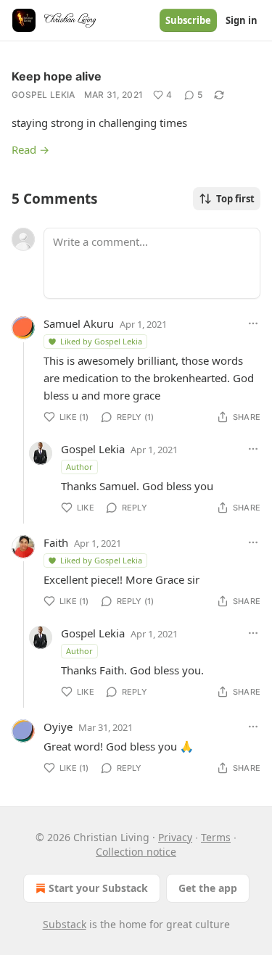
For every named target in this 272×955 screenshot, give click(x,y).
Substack (64, 924)
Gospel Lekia (43, 94)
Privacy (175, 837)
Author (79, 466)
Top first (235, 198)
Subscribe (188, 20)
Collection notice (136, 852)
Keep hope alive (57, 76)
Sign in (241, 20)
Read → (30, 149)
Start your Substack (98, 888)
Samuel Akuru (79, 323)
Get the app (207, 888)
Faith (56, 542)
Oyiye (58, 726)
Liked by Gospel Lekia (101, 341)
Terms (216, 837)
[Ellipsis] (253, 323)
